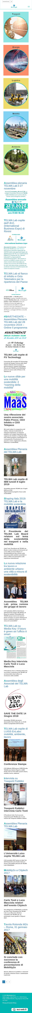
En (11, 1)
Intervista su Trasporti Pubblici (14, 779)
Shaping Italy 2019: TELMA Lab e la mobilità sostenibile (15, 501)
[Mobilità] (16, 127)
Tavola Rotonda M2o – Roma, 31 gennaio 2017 (16, 927)
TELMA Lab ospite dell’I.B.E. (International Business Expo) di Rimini (14, 226)
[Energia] (16, 61)
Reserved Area (6, 1)
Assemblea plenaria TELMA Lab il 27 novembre (15, 186)
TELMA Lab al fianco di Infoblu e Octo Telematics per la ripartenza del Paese (16, 277)
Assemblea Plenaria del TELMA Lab (15, 450)
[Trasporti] (16, 28)
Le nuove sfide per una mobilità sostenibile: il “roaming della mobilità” (14, 382)
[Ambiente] (16, 160)
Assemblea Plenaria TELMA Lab (15, 825)
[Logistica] (16, 94)
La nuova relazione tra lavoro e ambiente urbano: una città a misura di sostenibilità (15, 569)
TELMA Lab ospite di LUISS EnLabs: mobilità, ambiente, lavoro (16, 732)
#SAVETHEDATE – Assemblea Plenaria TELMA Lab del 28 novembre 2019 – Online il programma (15, 322)
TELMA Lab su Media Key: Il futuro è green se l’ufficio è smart (15, 630)
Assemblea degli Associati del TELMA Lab (15, 683)
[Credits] (19, 1009)
